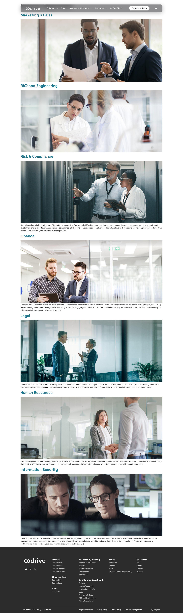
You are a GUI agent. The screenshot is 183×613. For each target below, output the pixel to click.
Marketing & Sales (37, 15)
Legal (25, 315)
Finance (27, 235)
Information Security (39, 469)
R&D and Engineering (39, 85)
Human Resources (37, 392)
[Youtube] (26, 569)
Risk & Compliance (37, 156)
